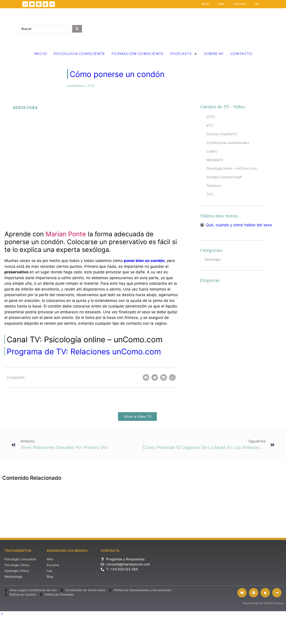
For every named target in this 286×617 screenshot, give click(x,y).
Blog (205, 4)
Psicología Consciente (79, 54)
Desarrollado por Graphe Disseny (263, 603)
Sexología (25, 107)
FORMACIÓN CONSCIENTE (137, 54)
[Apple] (45, 4)
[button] (15, 133)
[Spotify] (38, 4)
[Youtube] (32, 4)
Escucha (239, 4)
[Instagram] (25, 4)
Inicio (40, 54)
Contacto (241, 54)
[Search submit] (77, 29)
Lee (257, 4)
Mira (221, 4)
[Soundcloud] (52, 4)
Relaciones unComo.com (84, 351)
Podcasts (181, 54)
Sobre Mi (214, 54)
